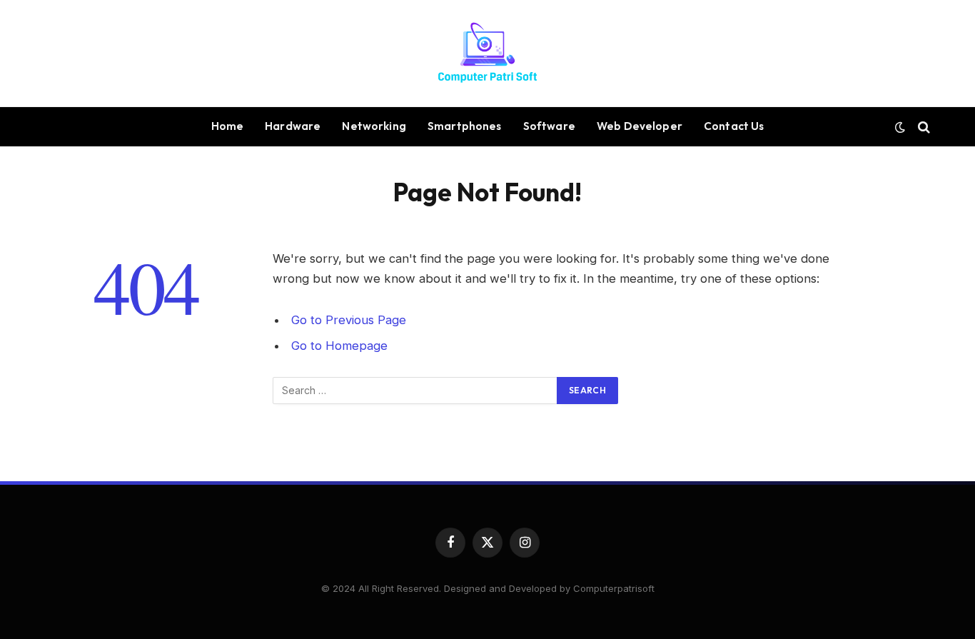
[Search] (922, 127)
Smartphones (465, 126)
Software (549, 126)
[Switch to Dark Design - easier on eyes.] (900, 127)
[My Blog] (487, 53)
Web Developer (639, 126)
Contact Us (734, 126)
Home (227, 126)
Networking (374, 126)
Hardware (292, 126)
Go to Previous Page (348, 320)
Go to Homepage (339, 345)
